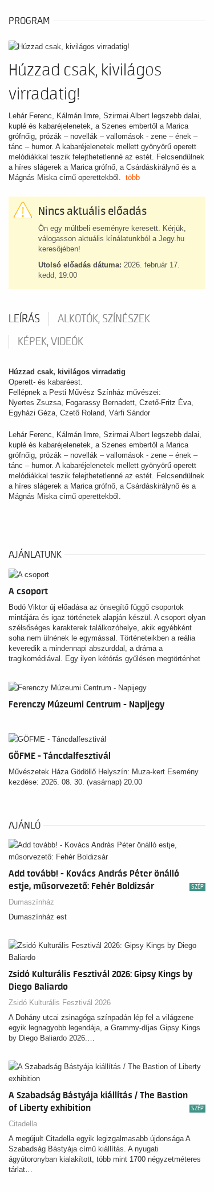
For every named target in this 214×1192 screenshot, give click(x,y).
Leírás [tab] (24, 319)
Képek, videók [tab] (50, 341)
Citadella (23, 1123)
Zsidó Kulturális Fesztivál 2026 (60, 1002)
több (133, 177)
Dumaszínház (31, 902)
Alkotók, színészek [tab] (104, 319)
